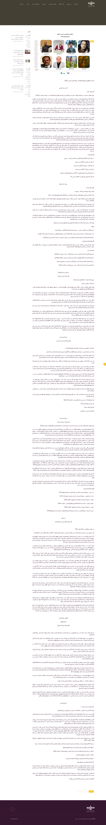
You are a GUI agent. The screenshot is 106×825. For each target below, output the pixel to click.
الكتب (27, 4)
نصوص (44, 4)
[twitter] (84, 791)
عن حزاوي (69, 4)
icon (17, 819)
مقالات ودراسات (52, 4)
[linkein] (81, 791)
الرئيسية (76, 4)
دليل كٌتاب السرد (35, 4)
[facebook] (87, 791)
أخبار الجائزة (61, 4)
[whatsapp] (79, 791)
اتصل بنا (21, 4)
